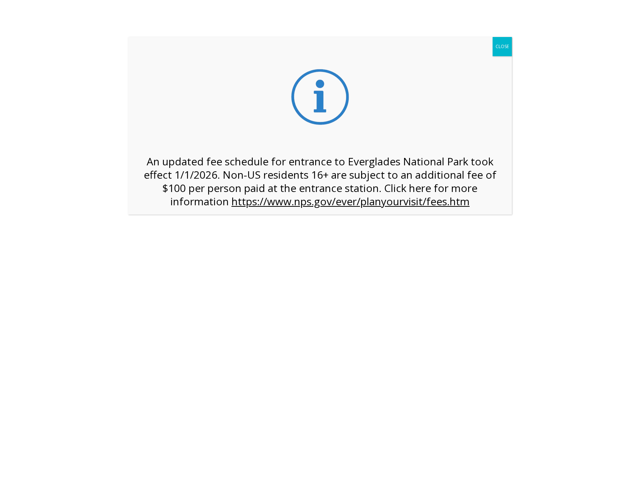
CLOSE (502, 46)
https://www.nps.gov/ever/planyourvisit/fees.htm (350, 201)
